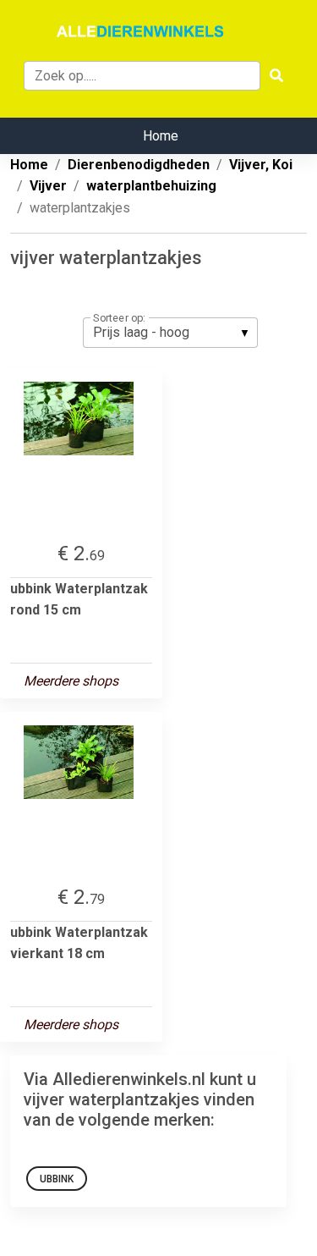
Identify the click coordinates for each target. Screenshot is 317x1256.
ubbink (57, 1179)
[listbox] (170, 332)
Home (160, 136)
